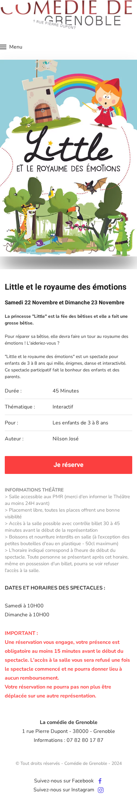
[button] (11, 47)
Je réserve (68, 464)
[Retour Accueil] (66, 14)
